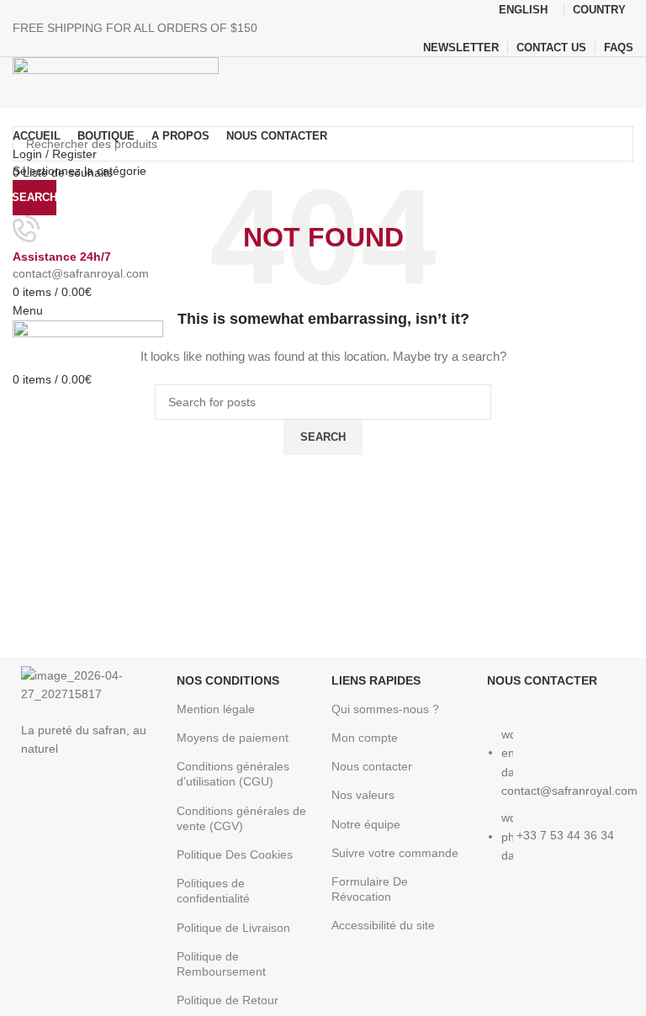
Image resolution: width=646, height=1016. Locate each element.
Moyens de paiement (233, 737)
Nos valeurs (362, 795)
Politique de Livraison (233, 927)
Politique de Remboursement (221, 964)
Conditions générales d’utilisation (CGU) (233, 773)
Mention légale (216, 709)
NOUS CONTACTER (542, 680)
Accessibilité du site (383, 925)
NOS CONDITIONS (228, 680)
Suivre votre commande (394, 853)
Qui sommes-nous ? (385, 709)
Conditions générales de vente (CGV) (241, 818)
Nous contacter (371, 766)
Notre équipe (365, 824)
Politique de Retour (227, 1000)
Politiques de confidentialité (213, 890)
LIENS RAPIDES (376, 680)
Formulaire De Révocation (369, 889)
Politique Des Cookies (235, 854)
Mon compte (364, 737)
